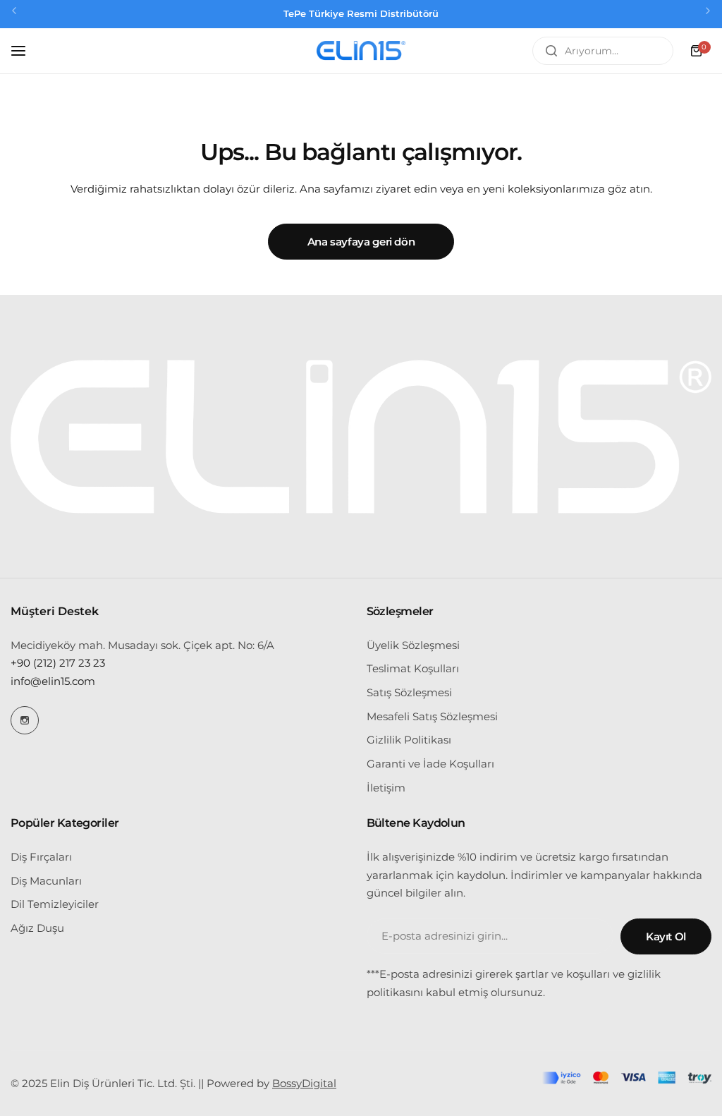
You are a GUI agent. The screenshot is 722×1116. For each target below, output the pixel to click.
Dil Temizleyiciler (55, 904)
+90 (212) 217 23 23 (58, 662)
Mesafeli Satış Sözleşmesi (432, 716)
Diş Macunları (46, 880)
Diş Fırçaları (41, 856)
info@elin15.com (53, 681)
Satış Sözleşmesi (409, 692)
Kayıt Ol (666, 936)
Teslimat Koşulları (413, 668)
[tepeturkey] (361, 51)
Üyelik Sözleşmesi (413, 645)
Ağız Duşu (37, 928)
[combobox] (602, 51)
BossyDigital (304, 1083)
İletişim (386, 787)
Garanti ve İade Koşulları (430, 763)
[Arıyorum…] (551, 51)
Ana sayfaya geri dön (361, 241)
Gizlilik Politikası (409, 739)
